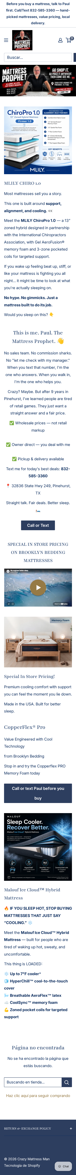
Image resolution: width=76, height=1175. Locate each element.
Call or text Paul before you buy (38, 793)
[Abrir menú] (6, 40)
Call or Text (38, 525)
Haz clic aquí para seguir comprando (38, 1095)
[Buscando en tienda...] (67, 1082)
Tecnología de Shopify (22, 1165)
